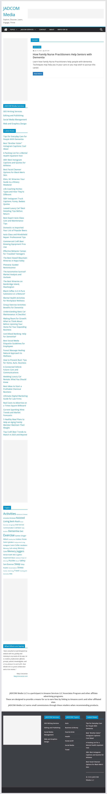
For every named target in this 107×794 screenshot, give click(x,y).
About (51, 30)
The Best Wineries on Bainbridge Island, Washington (12, 284)
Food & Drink (69, 732)
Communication (8, 528)
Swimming (11, 571)
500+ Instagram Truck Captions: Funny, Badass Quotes (14, 201)
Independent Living (19, 542)
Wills (10, 574)
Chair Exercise (19, 525)
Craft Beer (17, 528)
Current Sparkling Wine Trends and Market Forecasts (13, 412)
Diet (21, 531)
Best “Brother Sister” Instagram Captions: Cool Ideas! (14, 146)
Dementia (13, 531)
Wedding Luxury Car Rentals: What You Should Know (14, 379)
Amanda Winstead (9, 518)
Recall (17, 561)
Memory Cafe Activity (10, 548)
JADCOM (46, 51)
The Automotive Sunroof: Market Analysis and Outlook (14, 274)
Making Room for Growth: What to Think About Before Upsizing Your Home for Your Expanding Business (15, 324)
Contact (42, 30)
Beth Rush (15, 521)
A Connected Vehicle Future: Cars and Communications (12, 370)
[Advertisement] (66, 13)
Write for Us (63, 30)
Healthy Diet (12, 539)
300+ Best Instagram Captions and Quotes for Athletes (14, 163)
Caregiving (11, 525)
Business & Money (71, 728)
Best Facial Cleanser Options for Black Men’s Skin (14, 172)
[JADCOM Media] (5, 29)
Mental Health (7, 555)
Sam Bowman (8, 564)
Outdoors (18, 558)
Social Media (69, 745)
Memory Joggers (15, 551)
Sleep (17, 564)
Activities (9, 514)
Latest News (37, 47)
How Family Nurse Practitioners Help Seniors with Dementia (62, 56)
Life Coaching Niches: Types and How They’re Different (13, 192)
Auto (67, 723)
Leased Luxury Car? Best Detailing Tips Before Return (14, 211)
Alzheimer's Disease (22, 514)
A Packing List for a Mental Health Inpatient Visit (94, 745)
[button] (16, 29)
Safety (22, 560)
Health (67, 736)
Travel (16, 571)
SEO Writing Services (12, 111)
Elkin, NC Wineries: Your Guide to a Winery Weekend (14, 182)
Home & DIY (69, 741)
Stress (20, 567)
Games (17, 536)
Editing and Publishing (13, 115)
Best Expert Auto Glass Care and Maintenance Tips (13, 221)
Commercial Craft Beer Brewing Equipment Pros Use (14, 244)
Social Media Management (15, 119)
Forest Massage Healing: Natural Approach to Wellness (14, 353)
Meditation (23, 545)
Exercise (9, 535)
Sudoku (5, 571)
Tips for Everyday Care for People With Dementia (94, 725)
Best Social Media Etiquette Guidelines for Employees (14, 343)
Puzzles (12, 560)
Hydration (10, 542)
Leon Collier (15, 545)
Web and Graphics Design (14, 123)
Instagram (6, 545)
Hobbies (18, 539)
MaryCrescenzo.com (21, 676)
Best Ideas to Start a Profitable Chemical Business (12, 389)
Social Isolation (13, 568)
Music (13, 558)
